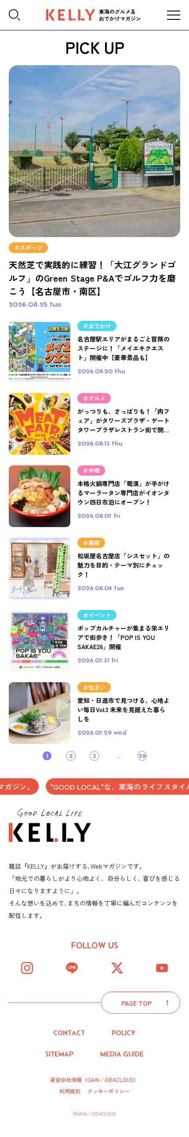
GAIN (93, 1079)
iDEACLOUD (119, 1079)
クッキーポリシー (108, 1091)
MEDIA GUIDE (122, 1054)
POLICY (123, 1033)
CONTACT (69, 1033)
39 (142, 755)
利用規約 (69, 1091)
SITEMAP (59, 1054)
